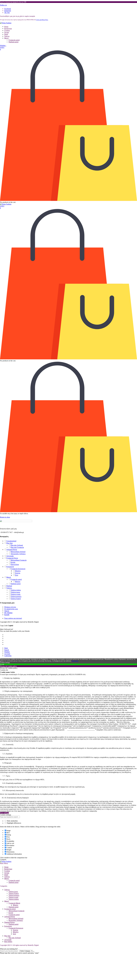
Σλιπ (16, 575)
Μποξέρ (18, 571)
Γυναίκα (7, 30)
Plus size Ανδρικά (17, 545)
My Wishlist (8, 613)
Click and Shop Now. (42, 20)
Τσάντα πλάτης (16, 590)
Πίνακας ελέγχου (10, 607)
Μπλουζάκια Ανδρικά (18, 552)
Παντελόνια (15, 564)
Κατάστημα (8, 28)
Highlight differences (13, 823)
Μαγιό (6, 38)
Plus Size (9, 543)
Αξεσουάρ (10, 556)
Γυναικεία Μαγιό (14, 903)
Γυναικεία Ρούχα (12, 558)
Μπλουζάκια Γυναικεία (18, 560)
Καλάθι (6, 615)
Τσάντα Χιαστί (16, 599)
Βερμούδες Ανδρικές (16, 920)
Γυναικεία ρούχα (10, 909)
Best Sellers (8, 941)
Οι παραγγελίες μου (11, 609)
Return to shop (5, 517)
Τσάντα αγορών (16, 596)
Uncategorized (11, 541)
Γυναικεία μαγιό (14, 40)
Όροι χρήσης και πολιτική (13, 618)
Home (6, 26)
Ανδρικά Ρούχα (11, 549)
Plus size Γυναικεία (17, 547)
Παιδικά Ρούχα (9, 922)
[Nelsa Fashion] (5, 23)
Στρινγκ (17, 573)
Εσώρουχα (10, 567)
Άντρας (6, 32)
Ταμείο (6, 611)
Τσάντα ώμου (15, 592)
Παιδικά (9, 586)
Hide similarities (12, 821)
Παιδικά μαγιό (13, 42)
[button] (3, 5)
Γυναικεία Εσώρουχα (18, 569)
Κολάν (13, 562)
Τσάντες (7, 36)
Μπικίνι (17, 581)
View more (75, 661)
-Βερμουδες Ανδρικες (18, 554)
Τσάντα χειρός (15, 594)
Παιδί (6, 34)
